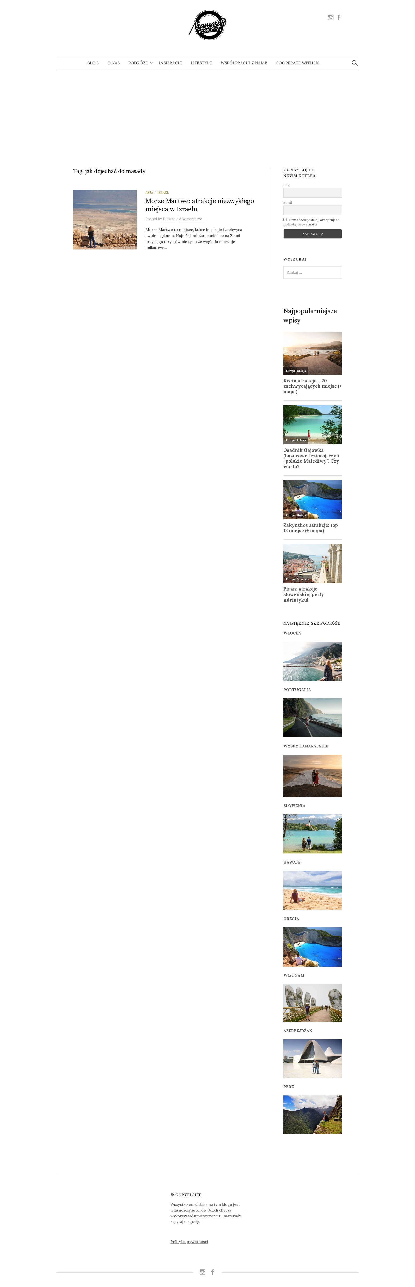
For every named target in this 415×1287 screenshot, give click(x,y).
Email (287, 202)
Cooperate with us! (298, 63)
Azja (149, 192)
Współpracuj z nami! (244, 63)
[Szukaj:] (355, 63)
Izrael (163, 192)
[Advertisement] (207, 113)
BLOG (93, 63)
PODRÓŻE (138, 63)
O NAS (113, 63)
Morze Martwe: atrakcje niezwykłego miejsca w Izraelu (200, 205)
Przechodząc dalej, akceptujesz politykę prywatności (311, 222)
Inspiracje (170, 63)
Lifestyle (201, 63)
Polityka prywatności (189, 1241)
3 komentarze (190, 219)
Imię (286, 185)
